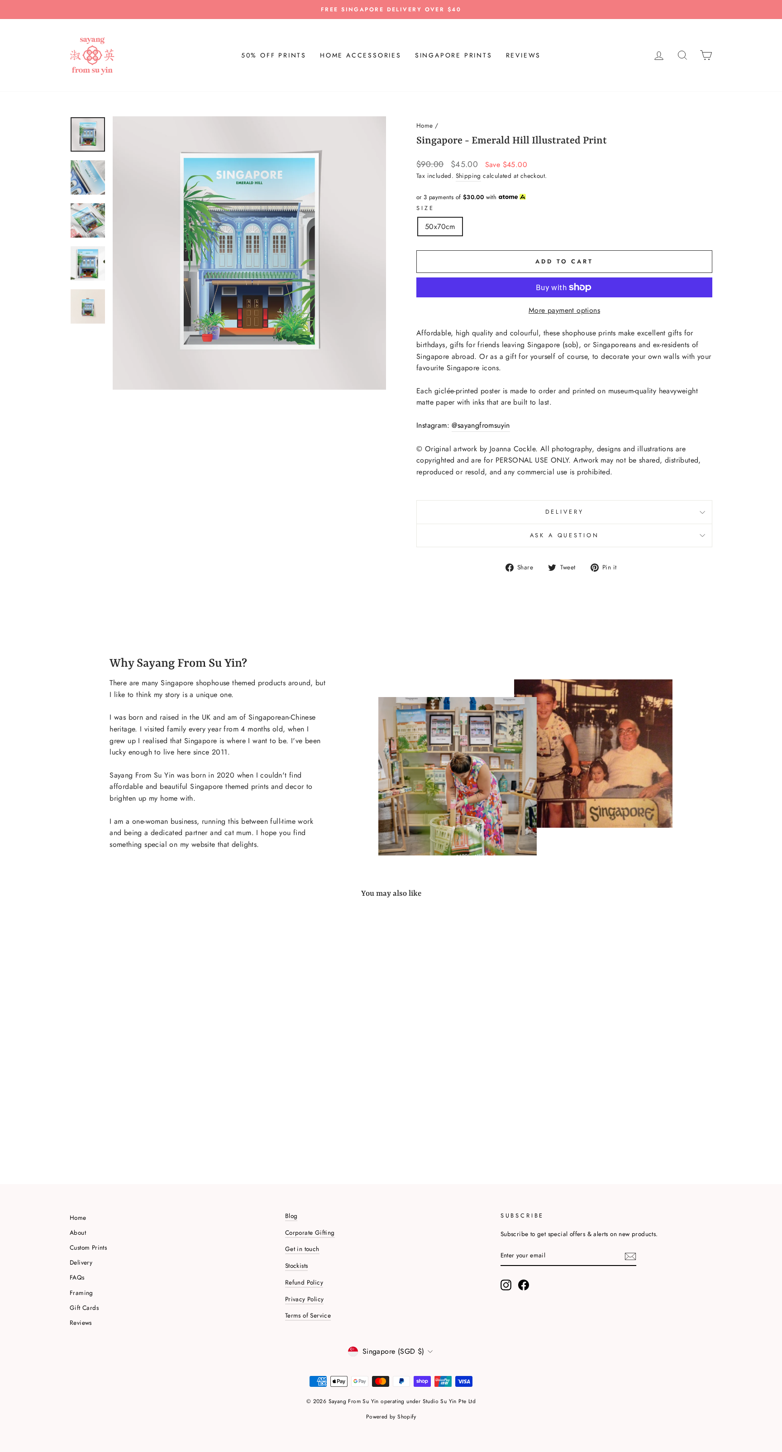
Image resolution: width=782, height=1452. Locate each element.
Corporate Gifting (310, 1232)
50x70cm (440, 226)
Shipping (468, 175)
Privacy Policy (304, 1299)
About (78, 1232)
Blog (291, 1215)
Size (425, 208)
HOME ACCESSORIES (360, 55)
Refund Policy (304, 1282)
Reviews (81, 1322)
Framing (81, 1292)
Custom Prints (88, 1247)
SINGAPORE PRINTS (453, 55)
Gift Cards (84, 1307)
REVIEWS (523, 55)
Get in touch (302, 1248)
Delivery (564, 511)
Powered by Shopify (391, 1417)
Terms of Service (308, 1315)
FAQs (77, 1277)
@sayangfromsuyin (481, 425)
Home (424, 125)
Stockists (296, 1265)
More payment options (564, 310)
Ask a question (564, 535)
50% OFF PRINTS (273, 55)
